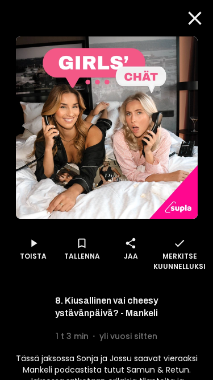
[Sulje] (194, 18)
